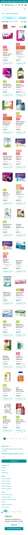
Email (3, 457)
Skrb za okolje (5, 507)
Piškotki (4, 502)
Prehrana (9, 18)
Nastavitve (14, 525)
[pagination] (25, 438)
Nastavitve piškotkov (7, 504)
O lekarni (4, 467)
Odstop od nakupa (6, 488)
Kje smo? (4, 470)
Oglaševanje (5, 472)
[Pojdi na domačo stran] (11, 5)
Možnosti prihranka (6, 486)
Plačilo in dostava (6, 481)
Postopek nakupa (6, 483)
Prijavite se (14, 461)
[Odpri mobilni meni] (2, 5)
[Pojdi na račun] (19, 5)
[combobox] (12, 21)
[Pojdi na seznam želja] (22, 5)
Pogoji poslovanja (6, 478)
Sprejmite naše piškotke (14, 528)
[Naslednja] (25, 26)
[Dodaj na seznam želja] (11, 63)
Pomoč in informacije (7, 494)
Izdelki (3, 13)
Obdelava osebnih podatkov (9, 499)
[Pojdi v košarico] (25, 5)
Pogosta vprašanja (6, 497)
